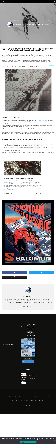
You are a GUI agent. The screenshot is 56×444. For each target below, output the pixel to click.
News (23, 24)
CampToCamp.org (29, 375)
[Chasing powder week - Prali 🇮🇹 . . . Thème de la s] (26, 355)
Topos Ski (51, 396)
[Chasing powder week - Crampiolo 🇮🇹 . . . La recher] (26, 351)
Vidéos (30, 396)
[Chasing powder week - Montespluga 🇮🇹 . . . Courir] (33, 351)
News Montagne (20, 396)
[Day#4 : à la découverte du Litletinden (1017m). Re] (26, 339)
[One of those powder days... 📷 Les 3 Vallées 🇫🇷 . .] (33, 343)
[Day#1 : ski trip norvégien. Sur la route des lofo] (22, 343)
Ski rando (22, 381)
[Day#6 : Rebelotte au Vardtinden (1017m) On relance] (22, 339)
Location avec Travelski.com (7, 343)
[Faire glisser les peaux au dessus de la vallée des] (30, 343)
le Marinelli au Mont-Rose (42, 120)
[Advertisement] (12, 328)
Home (4, 396)
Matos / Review (40, 396)
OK (21, 441)
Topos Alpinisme (19, 398)
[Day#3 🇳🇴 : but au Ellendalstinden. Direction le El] (30, 339)
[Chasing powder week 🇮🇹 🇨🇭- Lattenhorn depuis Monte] (30, 351)
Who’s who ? (41, 398)
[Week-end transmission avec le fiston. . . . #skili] (26, 343)
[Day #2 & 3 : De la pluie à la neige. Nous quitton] (33, 339)
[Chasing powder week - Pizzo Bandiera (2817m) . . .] (33, 347)
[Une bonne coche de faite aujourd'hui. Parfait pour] (33, 355)
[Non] (54, 440)
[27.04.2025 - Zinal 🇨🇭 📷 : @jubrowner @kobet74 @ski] (26, 347)
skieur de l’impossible (28, 56)
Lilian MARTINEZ (17, 24)
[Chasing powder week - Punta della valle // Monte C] (22, 351)
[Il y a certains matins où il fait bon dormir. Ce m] (30, 355)
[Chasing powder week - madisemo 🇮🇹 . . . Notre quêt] (22, 355)
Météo (11, 396)
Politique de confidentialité (30, 441)
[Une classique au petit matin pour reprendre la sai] (22, 347)
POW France (28, 378)
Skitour (27, 384)
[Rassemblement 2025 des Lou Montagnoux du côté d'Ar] (30, 347)
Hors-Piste (30, 398)
